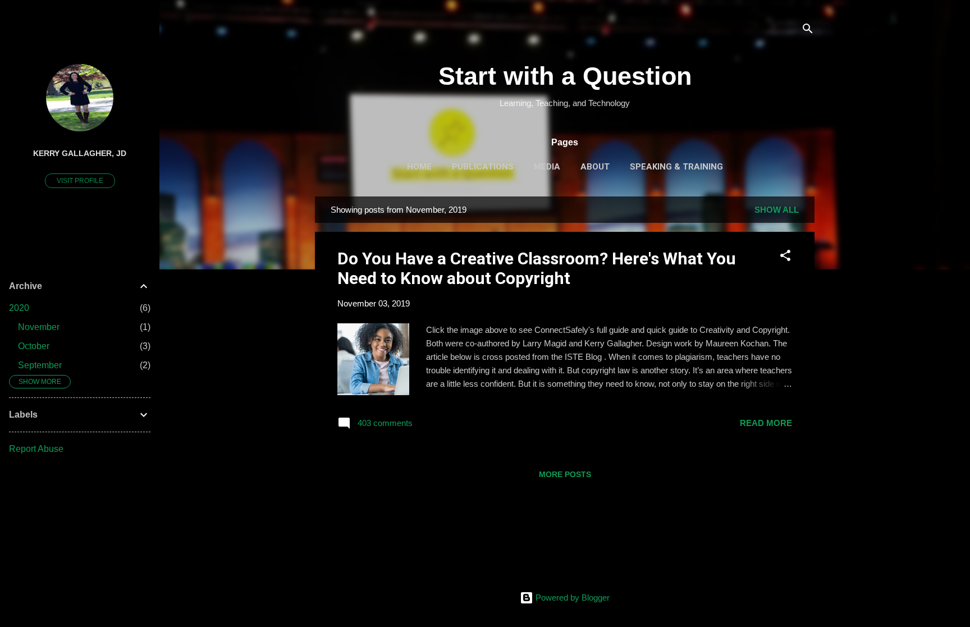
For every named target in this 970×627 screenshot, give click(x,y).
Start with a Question (565, 76)
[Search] (808, 30)
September (40, 365)
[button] (785, 257)
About (595, 167)
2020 (19, 308)
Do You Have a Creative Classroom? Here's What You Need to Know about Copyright (536, 268)
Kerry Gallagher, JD (79, 153)
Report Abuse (36, 449)
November (39, 327)
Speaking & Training (676, 167)
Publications (483, 167)
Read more (766, 423)
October (33, 346)
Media (547, 167)
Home (419, 167)
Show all (776, 209)
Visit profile (80, 181)
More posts (565, 474)
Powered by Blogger (571, 597)
